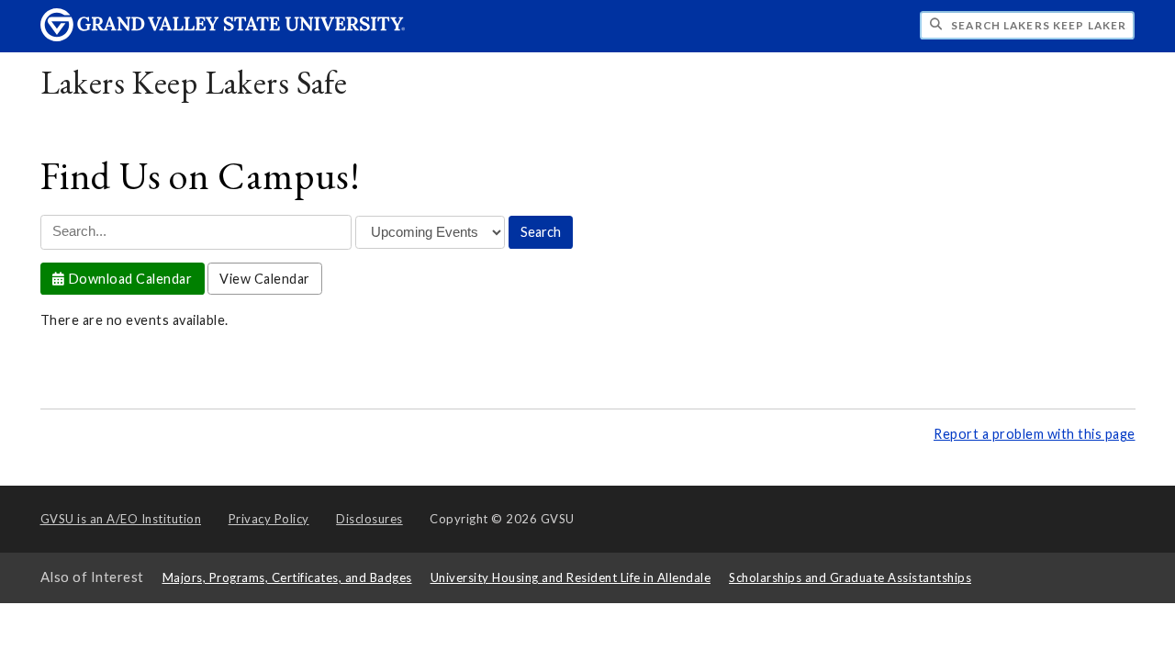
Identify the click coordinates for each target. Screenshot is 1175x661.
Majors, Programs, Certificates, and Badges (287, 577)
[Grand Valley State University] (223, 36)
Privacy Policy (269, 518)
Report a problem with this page (1035, 434)
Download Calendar (128, 278)
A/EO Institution (121, 518)
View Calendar (264, 278)
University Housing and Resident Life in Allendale (571, 577)
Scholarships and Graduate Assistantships (850, 577)
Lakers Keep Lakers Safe (194, 82)
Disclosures (369, 518)
